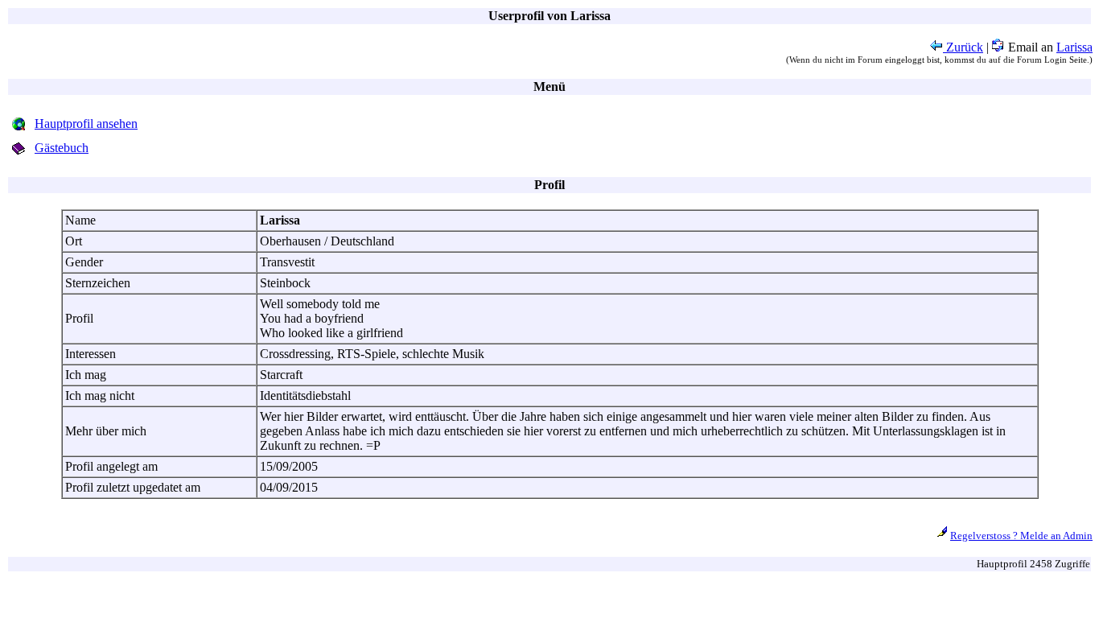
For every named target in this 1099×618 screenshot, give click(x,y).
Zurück (963, 47)
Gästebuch (61, 147)
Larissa (1074, 47)
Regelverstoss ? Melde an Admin (1021, 535)
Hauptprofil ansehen (86, 123)
